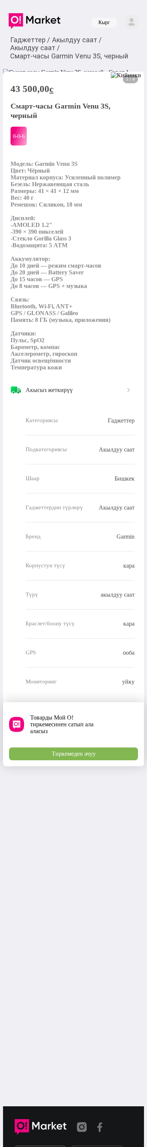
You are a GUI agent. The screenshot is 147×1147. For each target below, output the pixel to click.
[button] (34, 22)
